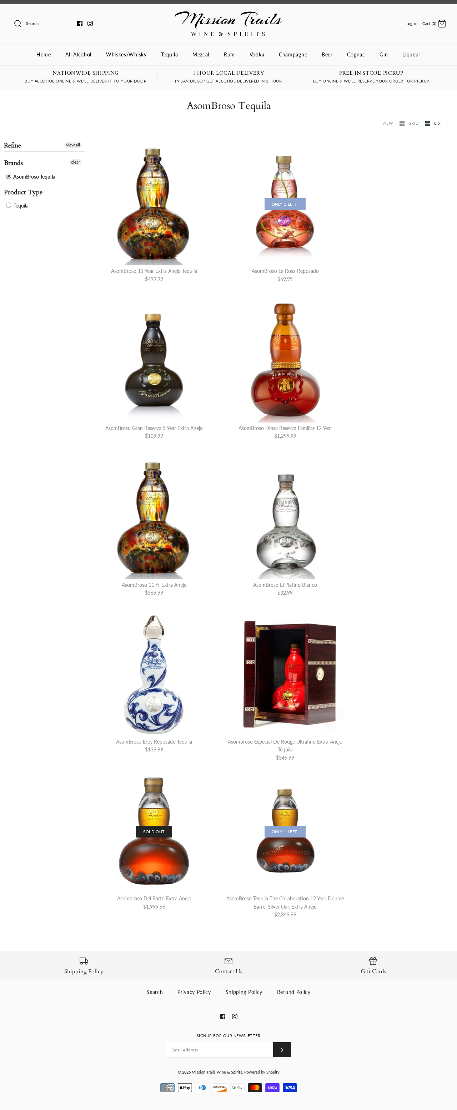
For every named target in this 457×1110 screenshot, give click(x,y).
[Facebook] (79, 23)
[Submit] (282, 1049)
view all (73, 145)
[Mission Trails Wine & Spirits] (228, 15)
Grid (414, 123)
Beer (327, 54)
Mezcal (200, 54)
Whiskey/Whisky (126, 54)
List (438, 123)
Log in (411, 23)
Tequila (169, 54)
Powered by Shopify (262, 1072)
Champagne (293, 54)
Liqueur (411, 54)
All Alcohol (78, 54)
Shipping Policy (244, 992)
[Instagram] (90, 23)
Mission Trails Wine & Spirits (217, 1072)
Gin (384, 54)
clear (75, 162)
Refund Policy (294, 992)
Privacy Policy (194, 992)
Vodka (257, 54)
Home (43, 54)
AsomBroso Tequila (33, 177)
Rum (229, 54)
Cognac (356, 54)
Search (154, 992)
